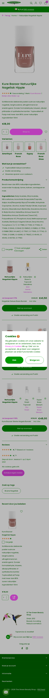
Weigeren (35, 360)
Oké (14, 360)
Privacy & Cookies (13, 346)
